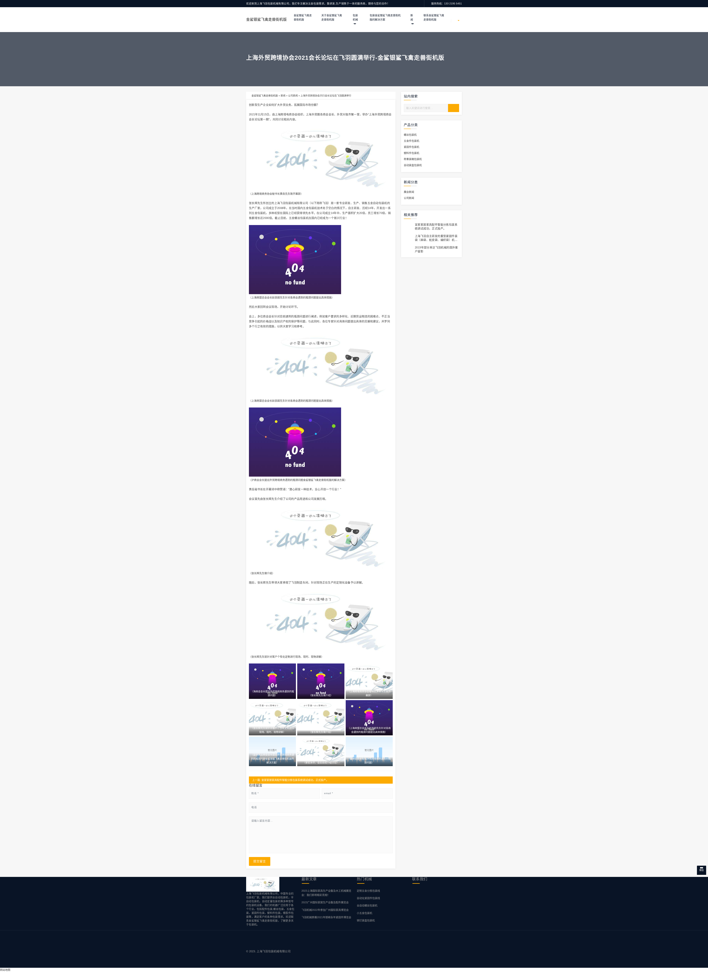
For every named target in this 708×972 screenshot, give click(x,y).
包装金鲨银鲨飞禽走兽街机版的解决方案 (385, 17)
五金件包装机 (411, 140)
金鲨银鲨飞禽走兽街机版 (266, 20)
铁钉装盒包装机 (366, 920)
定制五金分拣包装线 (368, 890)
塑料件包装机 (411, 152)
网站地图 (5, 969)
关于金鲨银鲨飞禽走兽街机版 (331, 17)
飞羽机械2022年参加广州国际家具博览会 (325, 909)
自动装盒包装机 (413, 165)
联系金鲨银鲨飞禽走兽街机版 (434, 17)
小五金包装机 (364, 913)
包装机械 (355, 17)
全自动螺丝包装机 (367, 905)
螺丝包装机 (410, 134)
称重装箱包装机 (413, 159)
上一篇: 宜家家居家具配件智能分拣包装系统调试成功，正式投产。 (290, 779)
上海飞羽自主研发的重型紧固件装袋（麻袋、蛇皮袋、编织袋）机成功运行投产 (436, 239)
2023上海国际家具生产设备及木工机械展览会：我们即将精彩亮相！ (326, 892)
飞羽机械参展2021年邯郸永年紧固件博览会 (326, 917)
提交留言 (259, 861)
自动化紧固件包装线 (368, 898)
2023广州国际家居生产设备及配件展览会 (325, 902)
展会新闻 (409, 191)
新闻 (411, 17)
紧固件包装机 (411, 146)
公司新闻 (293, 95)
